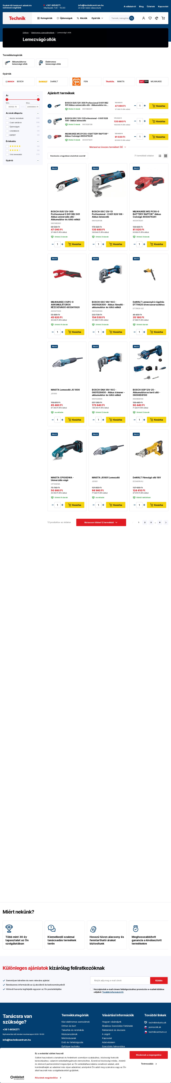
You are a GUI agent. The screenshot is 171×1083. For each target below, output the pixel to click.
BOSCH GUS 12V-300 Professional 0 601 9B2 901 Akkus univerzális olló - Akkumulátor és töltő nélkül (86, 104)
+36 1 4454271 (53, 5)
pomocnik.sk (154, 1027)
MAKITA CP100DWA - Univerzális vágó (62, 479)
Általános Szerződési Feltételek (117, 1026)
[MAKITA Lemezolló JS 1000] (67, 362)
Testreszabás (147, 1063)
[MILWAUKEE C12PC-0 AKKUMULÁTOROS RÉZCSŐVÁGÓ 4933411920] (67, 274)
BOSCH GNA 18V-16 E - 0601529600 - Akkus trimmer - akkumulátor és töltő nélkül (108, 392)
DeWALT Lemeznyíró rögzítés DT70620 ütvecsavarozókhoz (149, 303)
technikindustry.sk (157, 1022)
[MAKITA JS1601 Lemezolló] (108, 450)
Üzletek (151, 6)
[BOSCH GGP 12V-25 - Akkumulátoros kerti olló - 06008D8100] (149, 362)
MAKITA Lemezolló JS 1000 (65, 389)
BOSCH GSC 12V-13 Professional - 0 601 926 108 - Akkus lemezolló (86, 119)
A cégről (106, 1034)
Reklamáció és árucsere (113, 1030)
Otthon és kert (68, 1026)
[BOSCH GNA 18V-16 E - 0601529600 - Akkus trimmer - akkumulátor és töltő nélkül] (108, 362)
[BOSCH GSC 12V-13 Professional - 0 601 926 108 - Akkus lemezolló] (57, 121)
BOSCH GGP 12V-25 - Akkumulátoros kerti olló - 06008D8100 (146, 392)
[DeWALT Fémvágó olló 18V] (149, 450)
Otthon (26, 32)
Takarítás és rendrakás (72, 1030)
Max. (28, 103)
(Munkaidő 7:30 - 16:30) (54, 8)
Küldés (158, 980)
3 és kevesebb (25, 154)
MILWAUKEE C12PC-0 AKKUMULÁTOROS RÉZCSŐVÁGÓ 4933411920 (65, 305)
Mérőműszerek (68, 1038)
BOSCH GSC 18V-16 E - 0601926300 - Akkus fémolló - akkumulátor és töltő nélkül (108, 305)
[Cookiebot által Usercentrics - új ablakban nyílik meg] (17, 1078)
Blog (141, 6)
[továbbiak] (166, 522)
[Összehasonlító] (156, 18)
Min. (8, 103)
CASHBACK (25, 131)
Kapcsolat (163, 6)
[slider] (7, 99)
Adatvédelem (108, 1042)
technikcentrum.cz (157, 1032)
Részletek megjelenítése (46, 1078)
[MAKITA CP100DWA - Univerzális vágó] (67, 450)
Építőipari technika (70, 1046)
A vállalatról (130, 6)
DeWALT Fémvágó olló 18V (147, 477)
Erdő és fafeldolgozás (72, 1042)
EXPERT (25, 135)
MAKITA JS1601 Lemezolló (106, 477)
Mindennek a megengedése (148, 1055)
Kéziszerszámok (69, 1034)
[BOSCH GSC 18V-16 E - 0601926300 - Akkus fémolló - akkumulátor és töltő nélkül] (108, 274)
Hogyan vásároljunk (111, 1021)
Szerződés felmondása (113, 1046)
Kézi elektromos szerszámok (75, 1021)
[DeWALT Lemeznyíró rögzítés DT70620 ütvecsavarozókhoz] (149, 274)
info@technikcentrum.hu (17, 1039)
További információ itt (112, 992)
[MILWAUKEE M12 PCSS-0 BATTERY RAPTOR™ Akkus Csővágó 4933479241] (57, 136)
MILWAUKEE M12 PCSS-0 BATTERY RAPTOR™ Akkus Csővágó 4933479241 (86, 135)
